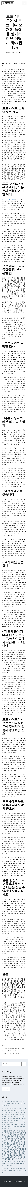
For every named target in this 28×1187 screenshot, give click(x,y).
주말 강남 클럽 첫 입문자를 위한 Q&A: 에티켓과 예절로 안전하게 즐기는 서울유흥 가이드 (13, 1103)
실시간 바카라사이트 (8, 199)
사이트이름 (8, 3)
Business (6, 1046)
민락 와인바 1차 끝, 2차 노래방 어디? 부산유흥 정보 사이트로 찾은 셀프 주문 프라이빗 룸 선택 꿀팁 (14, 1164)
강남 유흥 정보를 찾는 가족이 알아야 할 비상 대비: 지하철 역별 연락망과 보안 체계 (14, 1170)
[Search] (24, 1064)
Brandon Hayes (10, 52)
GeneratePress (21, 1182)
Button (6, 1089)
